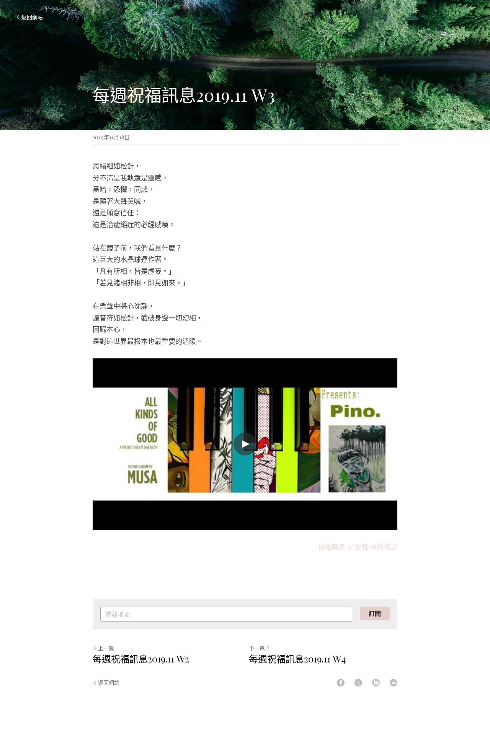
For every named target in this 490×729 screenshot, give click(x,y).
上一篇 (106, 648)
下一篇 (257, 648)
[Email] (393, 683)
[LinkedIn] (376, 683)
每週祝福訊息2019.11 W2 (141, 658)
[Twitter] (358, 683)
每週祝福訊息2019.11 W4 (297, 658)
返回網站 (32, 17)
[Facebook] (341, 683)
